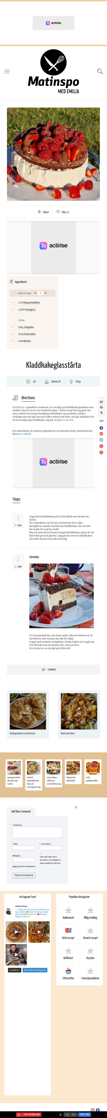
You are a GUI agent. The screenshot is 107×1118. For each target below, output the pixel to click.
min (73, 1114)
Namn (15, 844)
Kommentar (17, 825)
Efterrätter (68, 978)
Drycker (90, 958)
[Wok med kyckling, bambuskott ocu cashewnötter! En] (39, 932)
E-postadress (45, 844)
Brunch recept (90, 938)
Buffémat (68, 958)
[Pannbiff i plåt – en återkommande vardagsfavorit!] (16, 954)
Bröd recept (68, 938)
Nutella (27, 341)
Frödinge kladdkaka (31, 302)
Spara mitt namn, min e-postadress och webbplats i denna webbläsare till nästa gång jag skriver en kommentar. (37, 862)
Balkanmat (68, 917)
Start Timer (84, 1114)
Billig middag (90, 917)
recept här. (68, 420)
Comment (52, 669)
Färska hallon (30, 334)
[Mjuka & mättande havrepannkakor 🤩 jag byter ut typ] (16, 932)
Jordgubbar (29, 327)
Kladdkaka (18, 407)
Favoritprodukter (90, 978)
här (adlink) (24, 434)
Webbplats (17, 856)
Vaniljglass (31, 309)
